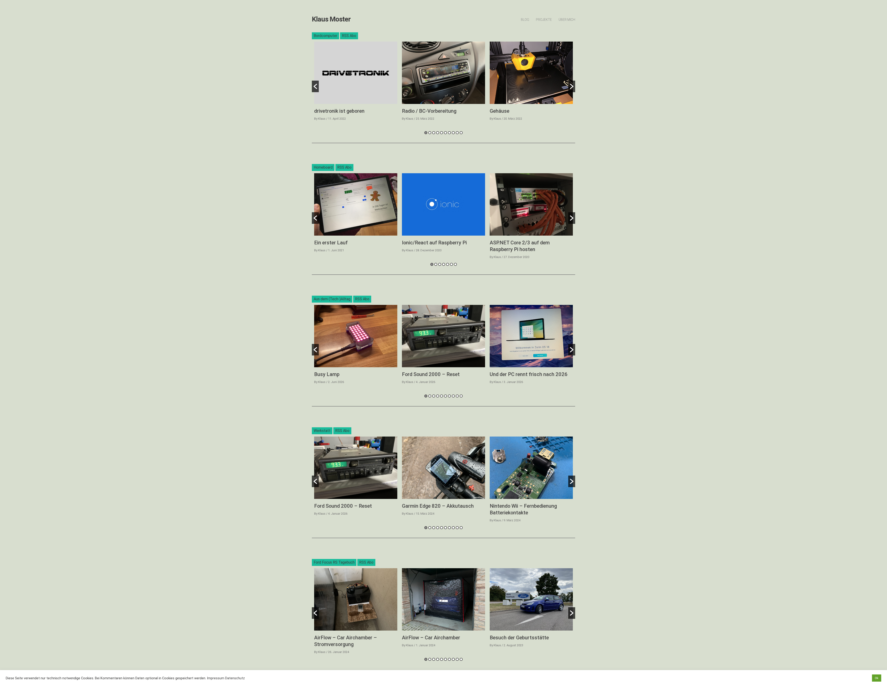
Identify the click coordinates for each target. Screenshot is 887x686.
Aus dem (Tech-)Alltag (332, 299)
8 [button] (453, 132)
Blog (525, 19)
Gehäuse (499, 111)
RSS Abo (349, 35)
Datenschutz (235, 678)
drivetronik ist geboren (339, 111)
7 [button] (449, 132)
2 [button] (429, 132)
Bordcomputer (325, 35)
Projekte (544, 19)
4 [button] (437, 132)
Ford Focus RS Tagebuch (334, 562)
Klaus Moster (331, 19)
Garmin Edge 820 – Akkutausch (438, 506)
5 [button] (441, 132)
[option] (356, 83)
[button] (315, 86)
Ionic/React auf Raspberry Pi (434, 243)
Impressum (215, 678)
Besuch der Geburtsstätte (519, 637)
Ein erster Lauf (331, 243)
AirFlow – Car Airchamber (431, 637)
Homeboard (323, 167)
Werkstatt (322, 430)
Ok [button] (876, 678)
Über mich (567, 19)
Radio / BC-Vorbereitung (429, 111)
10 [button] (461, 132)
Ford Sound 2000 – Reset (431, 374)
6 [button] (445, 132)
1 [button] (425, 132)
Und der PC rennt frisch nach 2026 (529, 374)
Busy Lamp (327, 374)
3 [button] (433, 132)
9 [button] (457, 132)
